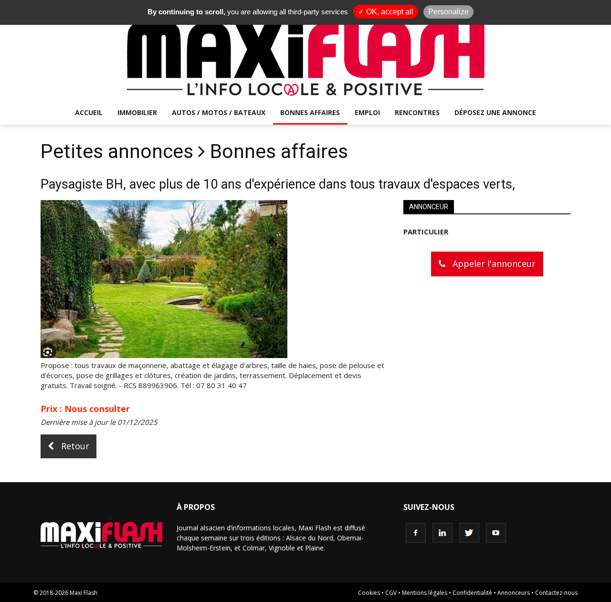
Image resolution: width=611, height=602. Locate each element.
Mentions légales (424, 593)
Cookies (369, 593)
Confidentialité (472, 593)
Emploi (367, 112)
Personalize (448, 12)
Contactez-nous (556, 593)
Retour (74, 446)
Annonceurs (513, 593)
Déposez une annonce (495, 112)
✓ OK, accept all (385, 12)
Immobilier (137, 112)
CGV (391, 593)
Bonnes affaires (310, 112)
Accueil (89, 112)
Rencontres (417, 112)
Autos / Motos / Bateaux (218, 112)
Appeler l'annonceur (493, 263)
